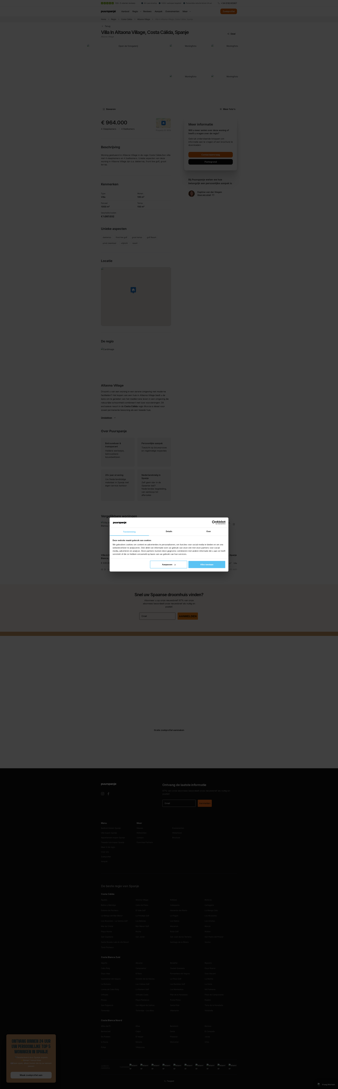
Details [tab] (169, 531)
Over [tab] (208, 531)
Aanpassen (167, 564)
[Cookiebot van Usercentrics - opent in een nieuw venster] (214, 523)
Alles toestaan (206, 564)
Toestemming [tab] (129, 531)
